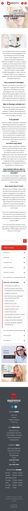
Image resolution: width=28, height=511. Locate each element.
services (6, 257)
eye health (7, 340)
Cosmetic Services (11, 293)
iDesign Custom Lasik (12, 306)
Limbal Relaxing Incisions (13, 320)
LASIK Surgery (9, 301)
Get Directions (14, 455)
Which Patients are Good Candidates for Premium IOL (14, 289)
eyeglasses (7, 335)
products (6, 252)
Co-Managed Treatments (14, 433)
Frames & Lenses (14, 440)
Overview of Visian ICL (12, 286)
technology (7, 262)
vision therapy (8, 267)
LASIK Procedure (10, 312)
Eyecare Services (14, 430)
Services (14, 417)
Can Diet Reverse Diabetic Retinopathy (14, 324)
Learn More (9, 357)
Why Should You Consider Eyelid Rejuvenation (14, 297)
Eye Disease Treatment (12, 317)
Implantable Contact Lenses (15, 314)
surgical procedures (11, 282)
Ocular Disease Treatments (14, 435)
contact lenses (8, 272)
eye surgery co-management (13, 277)
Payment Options (14, 419)
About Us (14, 415)
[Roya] (14, 507)
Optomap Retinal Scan (14, 437)
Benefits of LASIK (11, 303)
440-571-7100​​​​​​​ (14, 460)
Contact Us (8, 375)
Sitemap (14, 501)
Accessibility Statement (16, 499)
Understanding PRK (11, 309)
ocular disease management (13, 330)
